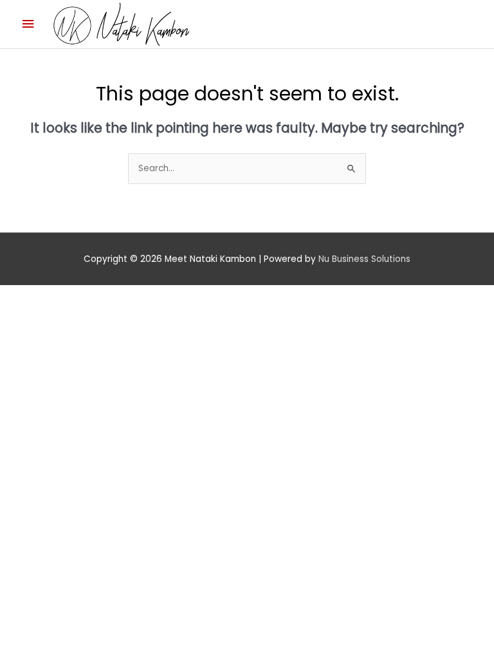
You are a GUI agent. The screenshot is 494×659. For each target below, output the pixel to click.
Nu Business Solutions (364, 259)
